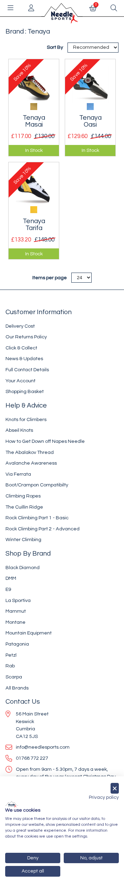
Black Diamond (23, 567)
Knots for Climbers (26, 419)
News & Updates (24, 358)
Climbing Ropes (23, 496)
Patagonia (17, 644)
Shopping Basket (25, 391)
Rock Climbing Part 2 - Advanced (43, 528)
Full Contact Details (27, 369)
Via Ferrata (18, 474)
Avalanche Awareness (31, 463)
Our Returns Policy (26, 336)
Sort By (55, 47)
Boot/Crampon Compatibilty (37, 484)
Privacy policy (104, 797)
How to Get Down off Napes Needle (45, 441)
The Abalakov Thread (30, 452)
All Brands (17, 688)
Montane (15, 622)
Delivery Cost (20, 326)
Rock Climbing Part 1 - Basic (37, 517)
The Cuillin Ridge (24, 507)
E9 (8, 589)
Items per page (49, 277)
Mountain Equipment (29, 633)
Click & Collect (21, 347)
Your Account (20, 380)
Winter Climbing (23, 539)
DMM (11, 578)
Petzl (11, 655)
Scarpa (14, 676)
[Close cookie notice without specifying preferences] (115, 788)
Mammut (16, 611)
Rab (10, 665)
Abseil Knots (19, 430)
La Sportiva (18, 600)
